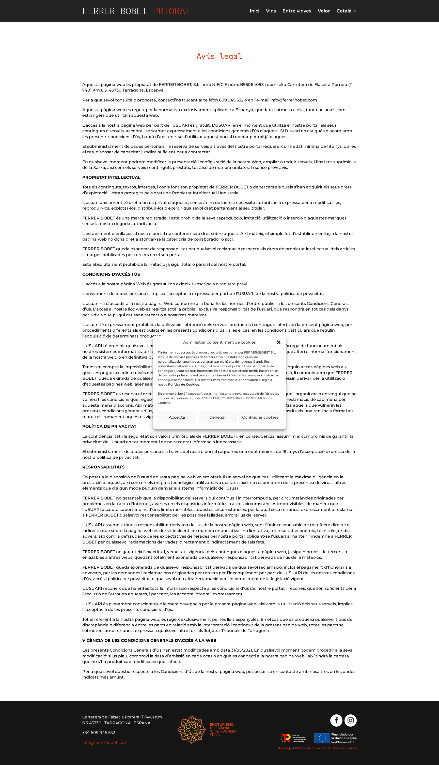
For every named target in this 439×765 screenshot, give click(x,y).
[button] (278, 342)
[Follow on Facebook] (336, 720)
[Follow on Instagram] (350, 720)
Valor (324, 11)
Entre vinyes (297, 11)
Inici (254, 11)
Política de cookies (342, 748)
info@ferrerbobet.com (105, 742)
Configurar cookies (260, 417)
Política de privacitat (310, 748)
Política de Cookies (183, 384)
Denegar (217, 417)
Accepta (177, 417)
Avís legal (285, 748)
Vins (271, 11)
